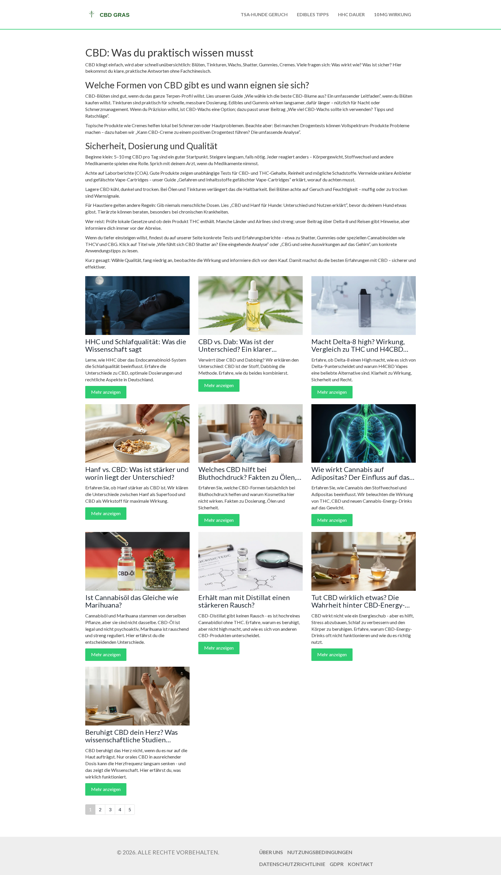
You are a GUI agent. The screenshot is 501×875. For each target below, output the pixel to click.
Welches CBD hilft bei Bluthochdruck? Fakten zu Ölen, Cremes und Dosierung (247, 473)
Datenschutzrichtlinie (292, 864)
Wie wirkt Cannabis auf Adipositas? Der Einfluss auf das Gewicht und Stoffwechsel (360, 473)
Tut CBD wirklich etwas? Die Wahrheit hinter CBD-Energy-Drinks (358, 601)
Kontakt (360, 864)
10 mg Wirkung (392, 14)
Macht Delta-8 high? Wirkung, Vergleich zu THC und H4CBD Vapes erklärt (358, 345)
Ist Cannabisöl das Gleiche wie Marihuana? (131, 601)
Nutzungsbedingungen (319, 852)
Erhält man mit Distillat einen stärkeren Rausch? (244, 601)
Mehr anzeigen (106, 392)
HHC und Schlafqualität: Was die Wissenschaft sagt (135, 345)
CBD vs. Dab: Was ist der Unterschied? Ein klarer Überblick (236, 345)
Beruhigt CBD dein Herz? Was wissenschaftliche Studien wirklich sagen (131, 736)
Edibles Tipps (313, 14)
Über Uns (271, 852)
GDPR (337, 864)
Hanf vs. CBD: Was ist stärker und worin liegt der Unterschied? (137, 473)
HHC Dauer (351, 14)
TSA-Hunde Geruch (264, 14)
